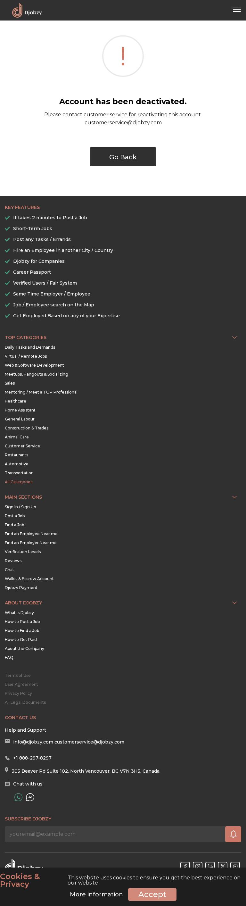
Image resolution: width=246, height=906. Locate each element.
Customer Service (22, 446)
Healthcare (15, 401)
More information (96, 894)
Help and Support (25, 730)
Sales (10, 383)
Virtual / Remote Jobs (26, 356)
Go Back (123, 157)
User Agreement (21, 684)
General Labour (20, 419)
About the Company (24, 648)
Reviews (13, 560)
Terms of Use (18, 675)
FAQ (9, 657)
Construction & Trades (26, 428)
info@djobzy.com (33, 742)
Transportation (19, 472)
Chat (9, 569)
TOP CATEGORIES (25, 337)
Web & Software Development (34, 365)
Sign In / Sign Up (20, 506)
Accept (152, 894)
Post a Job (15, 515)
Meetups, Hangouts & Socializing (36, 374)
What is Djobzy (19, 612)
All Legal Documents (25, 702)
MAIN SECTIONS (23, 497)
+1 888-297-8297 (32, 758)
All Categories (18, 481)
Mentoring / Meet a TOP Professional (41, 392)
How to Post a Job (22, 621)
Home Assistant (20, 410)
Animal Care (17, 437)
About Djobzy (23, 603)
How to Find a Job (22, 630)
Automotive (17, 463)
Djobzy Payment (21, 587)
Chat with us (28, 784)
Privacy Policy (18, 693)
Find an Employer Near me (31, 542)
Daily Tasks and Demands (30, 347)
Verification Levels (23, 551)
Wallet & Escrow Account (29, 578)
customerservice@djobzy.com (89, 742)
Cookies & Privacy (20, 880)
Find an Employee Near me (31, 533)
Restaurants (16, 455)
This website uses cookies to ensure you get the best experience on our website (120, 880)
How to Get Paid (21, 639)
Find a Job (14, 524)
